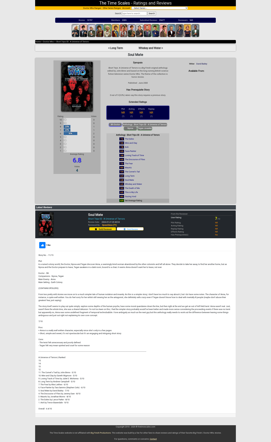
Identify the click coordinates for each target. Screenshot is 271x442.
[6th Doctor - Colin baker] (115, 30)
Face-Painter (130, 151)
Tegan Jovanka (144, 128)
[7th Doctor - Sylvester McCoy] (123, 30)
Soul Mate (129, 180)
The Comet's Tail (132, 171)
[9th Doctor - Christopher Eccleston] (147, 30)
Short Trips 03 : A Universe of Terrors (72, 41)
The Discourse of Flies (135, 159)
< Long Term (115, 47)
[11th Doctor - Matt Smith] (163, 30)
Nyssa (130, 128)
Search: (118, 13)
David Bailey (201, 64)
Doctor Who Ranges (92, 8)
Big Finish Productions (101, 433)
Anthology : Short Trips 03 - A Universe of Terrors (145, 124)
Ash (127, 147)
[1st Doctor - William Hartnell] (75, 30)
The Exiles (129, 139)
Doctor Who (48, 41)
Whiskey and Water (133, 184)
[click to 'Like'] (42, 245)
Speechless (109, 225)
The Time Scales (114, 3)
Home (38, 41)
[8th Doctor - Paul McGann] (131, 30)
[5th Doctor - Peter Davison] (107, 30)
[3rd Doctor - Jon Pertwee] (91, 30)
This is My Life (131, 192)
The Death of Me (132, 188)
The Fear (129, 163)
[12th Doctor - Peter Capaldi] (171, 30)
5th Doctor (115, 124)
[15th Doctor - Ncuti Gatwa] (195, 30)
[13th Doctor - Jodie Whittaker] (187, 30)
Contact (153, 439)
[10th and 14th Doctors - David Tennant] (155, 30)
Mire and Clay (131, 143)
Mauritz (128, 167)
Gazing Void (130, 196)
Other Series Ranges (112, 8)
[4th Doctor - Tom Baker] (99, 30)
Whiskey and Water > (151, 47)
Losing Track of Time (134, 155)
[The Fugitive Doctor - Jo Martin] (179, 30)
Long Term (130, 176)
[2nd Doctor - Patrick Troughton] (83, 30)
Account (126, 8)
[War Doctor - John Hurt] (139, 30)
